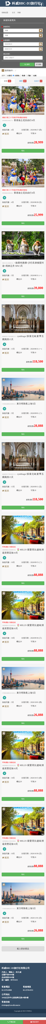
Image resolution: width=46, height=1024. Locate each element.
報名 (23, 151)
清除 (39, 64)
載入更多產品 (23, 949)
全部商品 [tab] (9, 81)
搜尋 (28, 64)
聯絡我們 (35, 1022)
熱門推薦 (9, 76)
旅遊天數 (29, 76)
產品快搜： (7, 54)
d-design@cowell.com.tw (11, 1005)
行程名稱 (23, 76)
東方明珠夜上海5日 (19, 403)
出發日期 (17, 76)
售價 (34, 76)
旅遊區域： (7, 26)
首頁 (13, 12)
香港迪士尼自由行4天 (18, 120)
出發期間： (7, 40)
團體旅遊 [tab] (25, 81)
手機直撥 (12, 1022)
